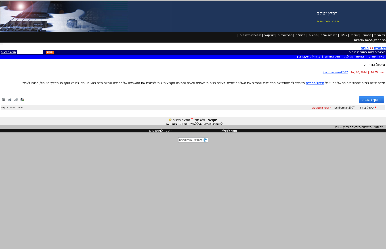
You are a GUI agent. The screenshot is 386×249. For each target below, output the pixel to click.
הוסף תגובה (371, 100)
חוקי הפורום (332, 56)
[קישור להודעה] (16, 100)
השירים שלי (330, 35)
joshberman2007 (335, 72)
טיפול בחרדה (315, 83)
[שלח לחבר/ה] (3, 100)
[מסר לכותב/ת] (22, 100)
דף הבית (379, 35)
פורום (365, 48)
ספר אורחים (285, 35)
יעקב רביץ (303, 56)
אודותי (354, 35)
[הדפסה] (10, 100)
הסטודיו (366, 35)
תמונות (313, 35)
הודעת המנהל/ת (354, 56)
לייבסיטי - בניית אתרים (190, 140)
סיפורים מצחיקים (250, 35)
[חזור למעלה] (229, 130)
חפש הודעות (8, 52)
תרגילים (301, 35)
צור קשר (269, 35)
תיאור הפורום (377, 56)
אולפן (343, 35)
